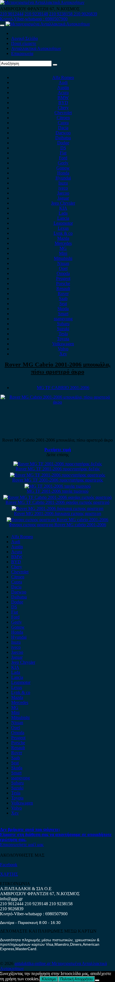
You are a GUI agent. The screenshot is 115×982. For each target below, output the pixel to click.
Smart (63, 313)
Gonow (63, 168)
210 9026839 (85, 13)
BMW (63, 97)
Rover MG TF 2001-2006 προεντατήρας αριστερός (57, 480)
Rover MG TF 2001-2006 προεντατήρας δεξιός (58, 468)
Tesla (63, 333)
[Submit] (55, 65)
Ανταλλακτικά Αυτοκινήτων (36, 48)
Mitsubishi (63, 258)
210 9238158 (61, 13)
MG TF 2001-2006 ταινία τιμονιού (57, 491)
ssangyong (63, 318)
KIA (63, 208)
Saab (63, 298)
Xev (63, 353)
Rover (63, 293)
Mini (63, 253)
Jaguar (63, 198)
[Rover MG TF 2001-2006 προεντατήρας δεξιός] (57, 463)
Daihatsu (63, 137)
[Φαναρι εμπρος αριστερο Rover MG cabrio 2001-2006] (57, 519)
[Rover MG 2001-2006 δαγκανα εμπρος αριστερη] (57, 508)
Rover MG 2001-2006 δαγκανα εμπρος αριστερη (57, 513)
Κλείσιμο (49, 979)
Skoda (63, 308)
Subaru (63, 323)
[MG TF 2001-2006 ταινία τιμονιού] (58, 486)
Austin (63, 87)
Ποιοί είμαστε (23, 43)
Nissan (63, 263)
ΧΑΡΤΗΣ (9, 874)
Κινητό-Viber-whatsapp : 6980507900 (34, 18)
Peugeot (63, 278)
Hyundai (63, 178)
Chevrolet (63, 112)
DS (63, 147)
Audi (63, 82)
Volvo (63, 348)
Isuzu (63, 183)
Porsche (63, 283)
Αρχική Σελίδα (24, 38)
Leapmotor (63, 223)
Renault (63, 288)
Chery (63, 107)
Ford (63, 157)
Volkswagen (63, 343)
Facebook (8, 864)
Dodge (63, 142)
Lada (63, 213)
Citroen (63, 117)
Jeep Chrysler (63, 203)
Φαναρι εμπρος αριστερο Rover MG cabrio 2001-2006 (57, 524)
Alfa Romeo (63, 77)
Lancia (63, 218)
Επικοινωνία (22, 53)
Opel (63, 268)
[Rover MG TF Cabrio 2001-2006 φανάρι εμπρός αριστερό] (57, 497)
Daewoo (63, 132)
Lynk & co (63, 233)
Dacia (63, 127)
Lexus (63, 228)
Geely (63, 163)
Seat (63, 303)
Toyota (63, 338)
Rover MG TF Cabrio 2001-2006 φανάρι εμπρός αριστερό (57, 502)
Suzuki (63, 328)
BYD (63, 102)
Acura (63, 92)
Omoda (63, 273)
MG (63, 248)
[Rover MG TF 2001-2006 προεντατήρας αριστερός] (57, 475)
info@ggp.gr (11, 898)
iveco (63, 188)
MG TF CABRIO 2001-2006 (63, 387)
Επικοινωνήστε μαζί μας (22, 844)
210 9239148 (36, 13)
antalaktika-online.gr (33, 963)
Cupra (63, 122)
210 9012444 (11, 13)
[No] (97, 980)
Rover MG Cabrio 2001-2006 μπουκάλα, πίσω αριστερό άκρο (58, 368)
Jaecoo (63, 193)
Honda (63, 173)
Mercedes (63, 243)
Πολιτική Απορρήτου (76, 979)
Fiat (63, 152)
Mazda (63, 238)
